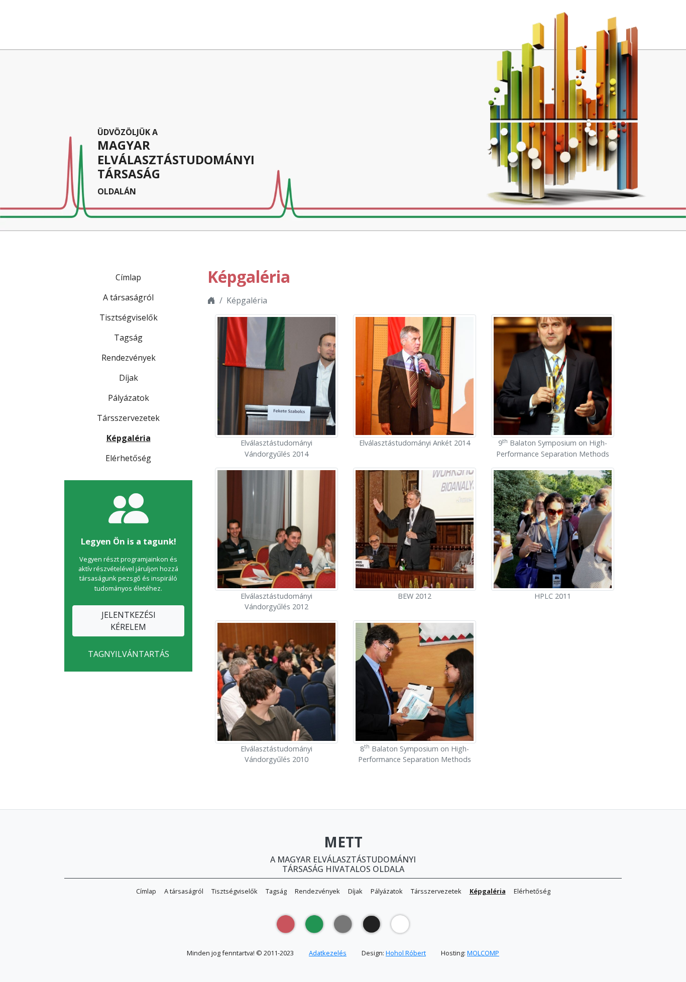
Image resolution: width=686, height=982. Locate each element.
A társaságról (128, 297)
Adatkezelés (328, 952)
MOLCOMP (483, 952)
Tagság (128, 337)
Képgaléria (128, 438)
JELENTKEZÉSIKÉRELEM (128, 620)
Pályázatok (128, 397)
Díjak (128, 377)
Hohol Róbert (406, 952)
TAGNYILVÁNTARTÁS (128, 654)
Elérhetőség (128, 458)
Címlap (128, 277)
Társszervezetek (128, 417)
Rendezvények (128, 357)
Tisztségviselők (128, 317)
